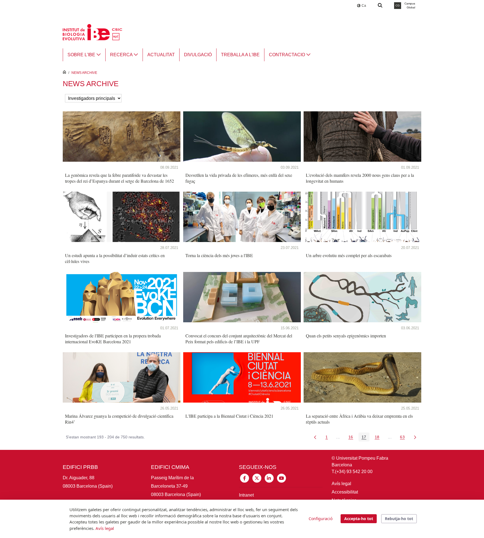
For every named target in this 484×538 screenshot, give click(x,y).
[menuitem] (84, 54)
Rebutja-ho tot (399, 518)
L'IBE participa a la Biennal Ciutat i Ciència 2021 (229, 416)
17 (365, 438)
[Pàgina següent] (415, 437)
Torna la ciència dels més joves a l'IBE (219, 255)
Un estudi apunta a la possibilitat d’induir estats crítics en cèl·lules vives (115, 258)
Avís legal (341, 483)
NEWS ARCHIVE (84, 73)
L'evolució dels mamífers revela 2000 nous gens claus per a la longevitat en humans (360, 178)
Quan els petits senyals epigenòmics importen (346, 336)
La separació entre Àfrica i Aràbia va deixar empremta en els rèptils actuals (359, 419)
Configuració (320, 518)
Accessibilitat (345, 492)
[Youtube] (281, 477)
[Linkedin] (269, 477)
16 (352, 438)
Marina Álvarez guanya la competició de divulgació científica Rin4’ (119, 419)
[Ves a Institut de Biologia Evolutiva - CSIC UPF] (92, 31)
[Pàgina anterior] (315, 437)
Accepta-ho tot (358, 518)
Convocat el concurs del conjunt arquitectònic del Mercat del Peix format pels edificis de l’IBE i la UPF (238, 338)
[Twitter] (256, 477)
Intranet (246, 495)
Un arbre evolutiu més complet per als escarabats (349, 255)
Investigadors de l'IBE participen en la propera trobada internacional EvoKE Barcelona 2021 (113, 338)
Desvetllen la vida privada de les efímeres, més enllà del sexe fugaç (238, 178)
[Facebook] (244, 477)
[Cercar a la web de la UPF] (380, 5)
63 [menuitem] (404, 438)
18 (379, 438)
